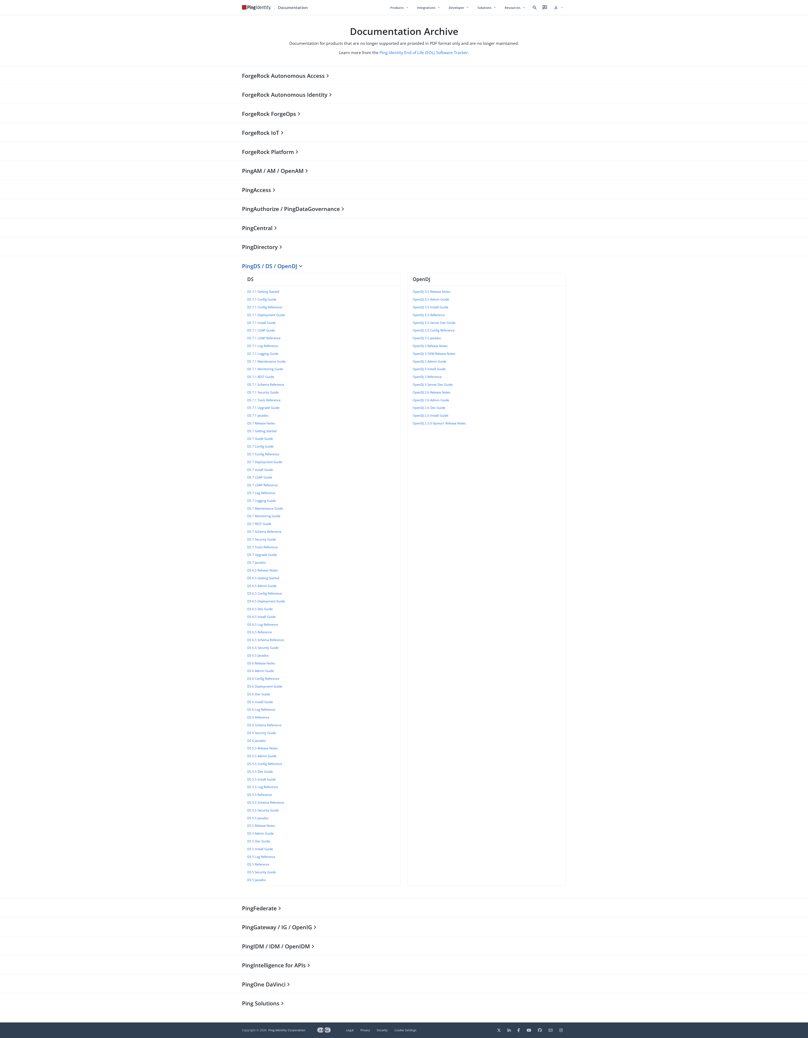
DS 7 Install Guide (260, 470)
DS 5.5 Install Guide (261, 779)
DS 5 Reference (258, 864)
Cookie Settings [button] (405, 1030)
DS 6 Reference (258, 717)
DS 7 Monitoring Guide (263, 516)
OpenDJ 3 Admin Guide (429, 361)
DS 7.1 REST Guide (260, 377)
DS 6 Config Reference (263, 678)
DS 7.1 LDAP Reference (263, 338)
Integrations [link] (428, 7)
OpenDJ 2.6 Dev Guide (429, 408)
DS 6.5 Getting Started (263, 578)
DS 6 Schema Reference (264, 725)
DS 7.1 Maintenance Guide (266, 361)
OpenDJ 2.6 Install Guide (430, 415)
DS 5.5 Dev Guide (260, 771)
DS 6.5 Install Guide (261, 617)
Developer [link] (459, 7)
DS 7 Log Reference (261, 493)
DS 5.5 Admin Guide (261, 756)
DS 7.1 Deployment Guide (266, 315)
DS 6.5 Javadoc (258, 655)
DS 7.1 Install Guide (261, 323)
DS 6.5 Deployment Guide (266, 601)
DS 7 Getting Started (261, 431)
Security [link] (382, 1030)
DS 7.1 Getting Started (263, 291)
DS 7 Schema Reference (264, 531)
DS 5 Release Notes (261, 825)
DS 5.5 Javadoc (258, 818)
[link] (256, 7)
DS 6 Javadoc (256, 740)
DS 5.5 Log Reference (262, 787)
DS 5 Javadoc (256, 880)
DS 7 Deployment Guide (264, 462)
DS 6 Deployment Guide (264, 686)
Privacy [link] (365, 1030)
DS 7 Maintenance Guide (265, 508)
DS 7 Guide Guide (260, 438)
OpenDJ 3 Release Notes (430, 346)
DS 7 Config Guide (260, 446)
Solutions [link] (486, 7)
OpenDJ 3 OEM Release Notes (434, 353)
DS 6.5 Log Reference (262, 624)
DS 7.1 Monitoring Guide (265, 369)
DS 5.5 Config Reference (264, 764)
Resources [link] (515, 7)
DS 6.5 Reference (259, 632)
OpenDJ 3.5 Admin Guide (431, 299)
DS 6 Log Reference (261, 709)
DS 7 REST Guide (259, 524)
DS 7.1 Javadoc (258, 415)
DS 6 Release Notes (261, 663)
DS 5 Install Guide (260, 849)
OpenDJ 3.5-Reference (429, 315)
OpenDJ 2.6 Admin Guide (431, 400)
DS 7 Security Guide (261, 539)
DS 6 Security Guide (261, 733)
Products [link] (399, 7)
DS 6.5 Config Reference (264, 593)
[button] (558, 7)
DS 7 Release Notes (261, 423)
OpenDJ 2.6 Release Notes (431, 392)
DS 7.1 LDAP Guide (261, 330)
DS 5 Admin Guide (260, 833)
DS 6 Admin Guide (260, 671)
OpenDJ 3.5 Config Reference (433, 330)
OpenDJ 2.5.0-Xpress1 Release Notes (439, 423)
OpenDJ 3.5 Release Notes (431, 291)
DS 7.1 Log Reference (262, 346)
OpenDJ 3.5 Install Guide (430, 307)
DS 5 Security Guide (261, 872)
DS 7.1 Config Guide (261, 299)
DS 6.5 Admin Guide (261, 586)
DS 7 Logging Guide (261, 500)
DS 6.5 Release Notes (262, 570)
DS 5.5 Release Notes (262, 748)
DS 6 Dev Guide (258, 694)
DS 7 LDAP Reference (262, 485)
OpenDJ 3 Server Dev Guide (433, 384)
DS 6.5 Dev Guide (260, 609)
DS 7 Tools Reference (262, 547)
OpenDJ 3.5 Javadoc (427, 338)
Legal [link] (350, 1030)
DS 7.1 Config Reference (264, 307)
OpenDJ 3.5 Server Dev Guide (434, 323)
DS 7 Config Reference (263, 454)
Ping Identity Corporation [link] (286, 1030)
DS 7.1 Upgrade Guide (263, 408)
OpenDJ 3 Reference (427, 377)
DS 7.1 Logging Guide (262, 353)
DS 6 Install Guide (260, 702)
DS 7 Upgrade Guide (262, 555)
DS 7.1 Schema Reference (265, 384)
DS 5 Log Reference (261, 857)
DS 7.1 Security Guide (263, 392)
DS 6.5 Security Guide (263, 648)
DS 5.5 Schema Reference (265, 802)
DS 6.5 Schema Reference (265, 640)
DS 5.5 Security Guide (263, 810)
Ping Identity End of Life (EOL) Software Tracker (424, 52)
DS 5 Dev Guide (258, 841)
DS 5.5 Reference (259, 795)
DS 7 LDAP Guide (259, 477)
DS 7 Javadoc (256, 562)
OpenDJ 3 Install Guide (429, 369)
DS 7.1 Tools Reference (263, 400)
